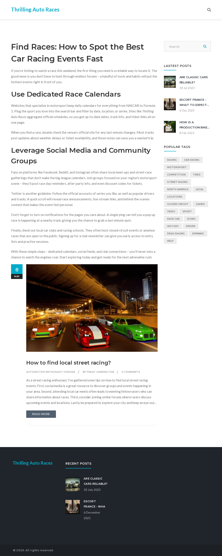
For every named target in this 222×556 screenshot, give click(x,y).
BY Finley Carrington (98, 371)
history (173, 226)
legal (200, 189)
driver (190, 226)
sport (187, 211)
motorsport (177, 167)
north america (177, 189)
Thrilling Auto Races (35, 9)
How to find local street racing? (68, 363)
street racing (177, 181)
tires (197, 174)
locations (174, 196)
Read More (41, 414)
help (170, 240)
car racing (191, 159)
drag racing (176, 233)
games (200, 204)
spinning (198, 233)
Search (205, 46)
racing (172, 159)
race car (173, 218)
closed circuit (177, 204)
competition (176, 174)
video (171, 211)
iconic (191, 218)
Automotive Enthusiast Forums (50, 371)
